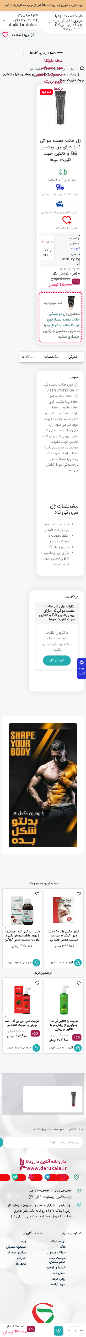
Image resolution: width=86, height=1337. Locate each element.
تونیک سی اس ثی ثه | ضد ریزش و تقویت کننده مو (22, 1023)
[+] (69, 1331)
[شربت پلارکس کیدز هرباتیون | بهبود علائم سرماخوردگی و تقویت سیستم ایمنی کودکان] (22, 910)
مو (72, 69)
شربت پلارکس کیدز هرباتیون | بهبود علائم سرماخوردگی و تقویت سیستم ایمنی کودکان (22, 936)
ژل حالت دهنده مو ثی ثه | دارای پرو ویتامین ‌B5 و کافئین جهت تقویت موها (44, 1093)
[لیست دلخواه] (5, 35)
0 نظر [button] (76, 274)
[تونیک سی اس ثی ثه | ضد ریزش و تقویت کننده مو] (22, 999)
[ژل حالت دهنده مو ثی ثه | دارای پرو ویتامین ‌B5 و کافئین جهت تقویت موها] (73, 1099)
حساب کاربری (32, 1233)
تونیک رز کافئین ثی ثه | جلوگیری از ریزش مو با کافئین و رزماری (63, 1025)
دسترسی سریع (71, 1233)
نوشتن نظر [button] (60, 274)
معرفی (72, 357)
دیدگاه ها (28, 357)
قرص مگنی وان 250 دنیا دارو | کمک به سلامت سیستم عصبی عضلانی (63, 936)
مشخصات (51, 357)
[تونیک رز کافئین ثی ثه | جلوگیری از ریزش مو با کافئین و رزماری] (64, 999)
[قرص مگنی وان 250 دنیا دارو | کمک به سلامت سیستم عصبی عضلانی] (64, 910)
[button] (58, 1331)
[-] (81, 1331)
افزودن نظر (57, 660)
